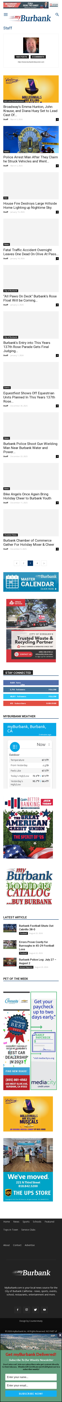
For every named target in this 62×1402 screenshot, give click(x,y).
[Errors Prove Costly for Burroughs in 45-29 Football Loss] (10, 973)
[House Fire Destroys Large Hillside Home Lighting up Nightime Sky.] (31, 185)
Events (7, 387)
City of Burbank (10, 291)
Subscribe (51, 703)
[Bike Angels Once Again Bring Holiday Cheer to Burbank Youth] (31, 476)
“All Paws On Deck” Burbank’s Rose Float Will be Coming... (30, 298)
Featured (49, 1250)
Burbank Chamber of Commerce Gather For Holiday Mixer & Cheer (28, 542)
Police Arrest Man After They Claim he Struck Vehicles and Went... (30, 159)
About (6, 1273)
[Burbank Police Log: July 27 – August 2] (10, 990)
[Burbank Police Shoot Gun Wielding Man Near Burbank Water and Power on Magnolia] (31, 425)
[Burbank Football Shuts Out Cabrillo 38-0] (10, 956)
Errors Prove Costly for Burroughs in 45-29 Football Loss (36, 974)
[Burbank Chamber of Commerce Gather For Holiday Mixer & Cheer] (31, 522)
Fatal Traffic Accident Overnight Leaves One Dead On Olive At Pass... (31, 252)
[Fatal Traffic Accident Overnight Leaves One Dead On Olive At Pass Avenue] (31, 232)
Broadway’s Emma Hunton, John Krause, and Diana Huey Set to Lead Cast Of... (30, 111)
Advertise (30, 1273)
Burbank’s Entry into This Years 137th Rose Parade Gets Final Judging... (26, 347)
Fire (5, 198)
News (6, 151)
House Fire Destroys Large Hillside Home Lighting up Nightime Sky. (30, 206)
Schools (37, 1250)
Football (23, 962)
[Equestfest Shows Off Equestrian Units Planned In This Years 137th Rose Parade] (31, 375)
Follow (52, 689)
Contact (17, 1273)
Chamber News (10, 535)
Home (6, 1250)
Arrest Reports (26, 995)
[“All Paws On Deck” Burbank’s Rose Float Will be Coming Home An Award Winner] (31, 278)
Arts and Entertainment (14, 101)
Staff (5, 119)
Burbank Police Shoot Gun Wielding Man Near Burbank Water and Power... (30, 448)
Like (23, 684)
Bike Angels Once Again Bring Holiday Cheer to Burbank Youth (27, 496)
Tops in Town (10, 1258)
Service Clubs (28, 1258)
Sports (26, 1250)
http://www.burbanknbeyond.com (31, 62)
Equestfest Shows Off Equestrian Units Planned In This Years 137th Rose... (29, 397)
